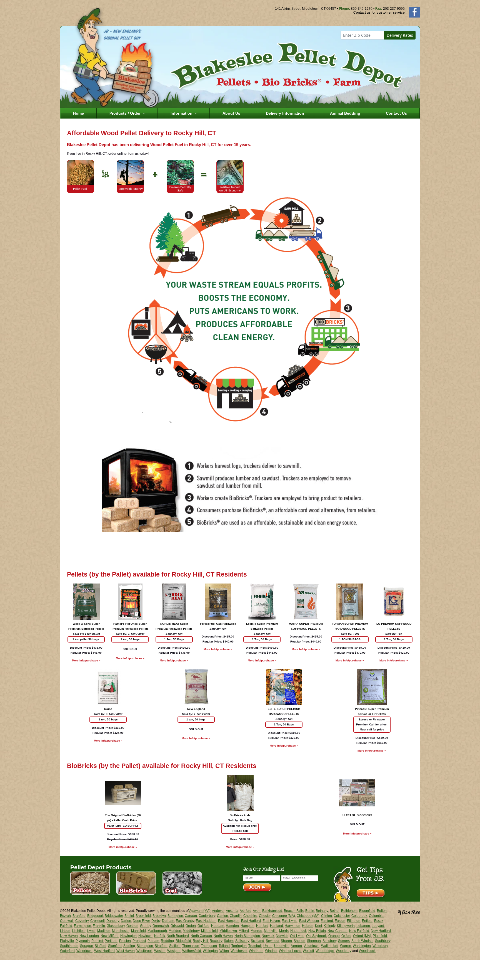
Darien (126, 921)
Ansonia (232, 911)
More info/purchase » (86, 660)
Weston (160, 951)
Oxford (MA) (362, 936)
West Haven (125, 951)
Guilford (203, 926)
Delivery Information (285, 113)
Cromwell (97, 921)
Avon (257, 911)
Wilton (224, 951)
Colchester (342, 916)
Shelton (299, 941)
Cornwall (67, 921)
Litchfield (79, 931)
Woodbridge (325, 951)
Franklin (99, 926)
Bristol (129, 916)
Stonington (145, 946)
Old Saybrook (316, 936)
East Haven (271, 921)
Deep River (141, 921)
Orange (334, 936)
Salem (229, 941)
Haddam (217, 926)
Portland (111, 941)
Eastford (327, 921)
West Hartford (104, 951)
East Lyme (290, 921)
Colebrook (359, 916)
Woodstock (367, 951)
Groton (191, 926)
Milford (244, 931)
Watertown (84, 951)
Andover (218, 911)
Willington (210, 951)
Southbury (382, 941)
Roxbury (216, 941)
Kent (318, 926)
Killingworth (346, 926)
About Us (231, 113)
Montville (271, 931)
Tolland (224, 946)
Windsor (271, 951)
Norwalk (268, 936)
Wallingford (329, 946)
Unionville (281, 946)
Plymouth (83, 941)
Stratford (161, 946)
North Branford (178, 936)
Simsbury (329, 941)
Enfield (367, 921)
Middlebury (191, 931)
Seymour (272, 941)
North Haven (223, 936)
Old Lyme (297, 936)
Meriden (175, 931)
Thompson (209, 946)
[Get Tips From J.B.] (359, 884)
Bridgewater (114, 916)
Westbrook (144, 951)
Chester (265, 916)
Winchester (239, 951)
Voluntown (311, 946)
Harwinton (292, 926)
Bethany (322, 911)
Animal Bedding (345, 113)
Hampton (247, 926)
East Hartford (251, 921)
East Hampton (228, 921)
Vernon (296, 946)
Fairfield (66, 926)
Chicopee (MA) (283, 916)
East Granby (185, 921)
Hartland (276, 926)
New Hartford (381, 931)
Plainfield (380, 936)
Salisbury (242, 941)
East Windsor (309, 921)
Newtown (145, 936)
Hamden (232, 926)
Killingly (329, 926)
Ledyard (378, 926)
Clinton (326, 916)
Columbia (376, 916)
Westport (174, 951)
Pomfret (97, 941)
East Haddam (206, 921)
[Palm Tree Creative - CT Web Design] (408, 911)
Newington (128, 936)
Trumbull (255, 946)
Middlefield (209, 931)
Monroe (256, 931)
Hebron (307, 926)
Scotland (257, 941)
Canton (222, 916)
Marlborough (157, 931)
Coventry (82, 921)
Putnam (153, 941)
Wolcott (308, 951)
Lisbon (65, 931)
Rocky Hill (200, 941)
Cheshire (250, 916)
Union (267, 946)
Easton (340, 921)
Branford (79, 916)
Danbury (112, 921)
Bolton (382, 911)
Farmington (82, 926)
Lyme (91, 931)
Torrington (239, 946)
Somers (344, 941)
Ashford (245, 911)
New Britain (317, 931)
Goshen (132, 926)
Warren (345, 946)
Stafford (100, 946)
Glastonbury (116, 926)
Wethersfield (191, 951)
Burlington (175, 916)
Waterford (67, 951)
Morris (284, 931)
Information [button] (182, 113)
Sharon (286, 941)
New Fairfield (359, 931)
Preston (125, 941)
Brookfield (143, 916)
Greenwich (160, 926)
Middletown (228, 931)
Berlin (309, 911)
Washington (362, 946)
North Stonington (247, 936)
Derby (155, 921)
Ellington (353, 921)
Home (78, 113)
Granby (145, 926)
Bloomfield (367, 911)
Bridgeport (95, 916)
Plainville (67, 941)
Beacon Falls (294, 911)
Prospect (139, 941)
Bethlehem (349, 911)
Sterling (129, 946)
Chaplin (236, 916)
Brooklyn (159, 916)
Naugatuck (298, 931)
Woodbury (343, 951)
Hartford (262, 926)
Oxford (346, 936)
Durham (168, 921)
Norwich (282, 936)
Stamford (115, 946)
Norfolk (159, 936)
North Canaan (201, 936)
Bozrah (65, 916)
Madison (103, 931)
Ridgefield (183, 941)
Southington (69, 946)
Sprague (86, 946)
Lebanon (363, 926)
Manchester (120, 931)
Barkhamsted (272, 911)
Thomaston (190, 946)
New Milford (110, 936)
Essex (378, 921)
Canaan (191, 916)
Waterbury (380, 946)
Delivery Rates (400, 35)
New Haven (69, 936)
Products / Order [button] (125, 113)
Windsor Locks (290, 951)
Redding (167, 941)
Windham (256, 951)
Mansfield (138, 931)
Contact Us (396, 113)
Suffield (175, 946)
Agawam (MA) (200, 911)
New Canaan (338, 931)
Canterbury (207, 916)
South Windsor (362, 941)
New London (89, 936)
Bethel (334, 911)
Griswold (177, 926)
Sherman (314, 941)
